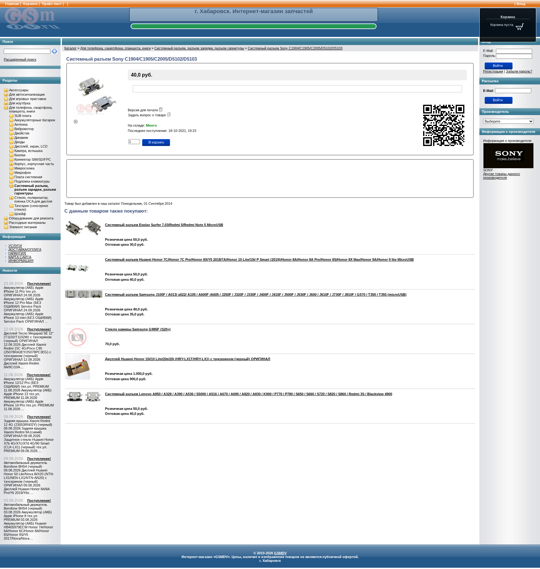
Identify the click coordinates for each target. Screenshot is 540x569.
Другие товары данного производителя (501, 175)
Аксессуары (18, 90)
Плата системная (28, 177)
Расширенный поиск (20, 59)
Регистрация (493, 71)
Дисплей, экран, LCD (31, 146)
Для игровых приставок (27, 99)
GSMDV (280, 553)
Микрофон (22, 172)
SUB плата (22, 116)
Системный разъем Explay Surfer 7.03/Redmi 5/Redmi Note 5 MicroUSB (164, 225)
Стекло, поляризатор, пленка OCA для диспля (33, 199)
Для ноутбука (19, 103)
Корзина (30, 4)
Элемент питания (23, 227)
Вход (521, 4)
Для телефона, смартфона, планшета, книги (30, 109)
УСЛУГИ (15, 246)
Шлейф (20, 214)
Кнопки (19, 155)
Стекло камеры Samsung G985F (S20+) (138, 329)
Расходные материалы (27, 222)
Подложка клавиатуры (32, 181)
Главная (12, 4)
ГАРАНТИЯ (17, 253)
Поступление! (39, 283)
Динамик (21, 137)
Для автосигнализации (27, 94)
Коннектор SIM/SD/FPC (32, 159)
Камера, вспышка (28, 151)
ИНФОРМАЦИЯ (20, 261)
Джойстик (21, 133)
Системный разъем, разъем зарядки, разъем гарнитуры (35, 189)
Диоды (19, 142)
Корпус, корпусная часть (34, 164)
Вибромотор (24, 129)
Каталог (70, 48)
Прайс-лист (52, 4)
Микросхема (24, 168)
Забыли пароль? (519, 71)
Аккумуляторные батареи (34, 120)
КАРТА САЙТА (19, 257)
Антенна (21, 124)
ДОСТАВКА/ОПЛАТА (24, 249)
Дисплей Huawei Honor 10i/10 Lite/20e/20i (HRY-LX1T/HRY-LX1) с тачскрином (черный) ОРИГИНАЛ (187, 359)
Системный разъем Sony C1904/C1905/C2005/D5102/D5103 (295, 48)
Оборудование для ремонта (31, 218)
